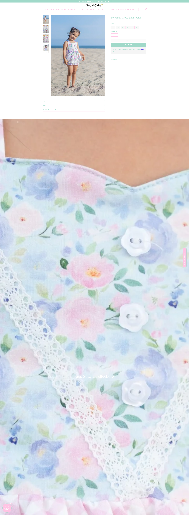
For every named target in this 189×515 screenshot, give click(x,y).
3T (118, 27)
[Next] (114, 1)
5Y (127, 27)
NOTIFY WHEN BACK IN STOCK (185, 257)
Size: (113, 24)
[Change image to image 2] (46, 29)
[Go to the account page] (142, 9)
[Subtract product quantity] (112, 35)
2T (113, 27)
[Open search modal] (43, 9)
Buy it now (128, 45)
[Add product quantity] (117, 35)
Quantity (114, 32)
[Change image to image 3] (46, 38)
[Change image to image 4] (46, 48)
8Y (137, 27)
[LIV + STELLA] (94, 5)
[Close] (11, 503)
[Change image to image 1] (46, 19)
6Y (132, 27)
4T (123, 27)
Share (115, 59)
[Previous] (75, 1)
